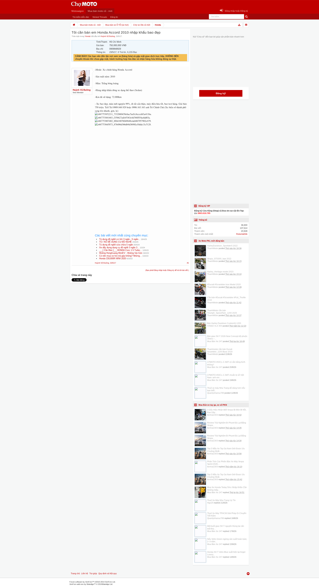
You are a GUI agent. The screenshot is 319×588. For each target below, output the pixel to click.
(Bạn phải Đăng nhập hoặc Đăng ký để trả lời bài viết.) (167, 270)
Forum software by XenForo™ (92, 582)
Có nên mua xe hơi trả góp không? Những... (120, 256)
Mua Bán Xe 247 (214, 341)
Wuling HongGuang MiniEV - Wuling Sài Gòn (120, 253)
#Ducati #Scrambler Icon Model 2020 (224, 284)
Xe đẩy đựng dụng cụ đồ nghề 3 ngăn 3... (119, 247)
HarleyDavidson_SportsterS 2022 (222, 246)
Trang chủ (75, 573)
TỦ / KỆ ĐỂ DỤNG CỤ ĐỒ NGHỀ (115, 242)
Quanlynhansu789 (215, 393)
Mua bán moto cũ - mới (100, 11)
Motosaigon (77, 11)
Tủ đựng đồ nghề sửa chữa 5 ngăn (116, 244)
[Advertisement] (142, 156)
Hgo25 (210, 503)
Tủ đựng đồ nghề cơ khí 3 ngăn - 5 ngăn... (119, 239)
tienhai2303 (212, 415)
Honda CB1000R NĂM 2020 (112, 258)
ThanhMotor (212, 248)
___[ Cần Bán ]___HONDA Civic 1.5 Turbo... (120, 250)
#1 (188, 263)
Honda (87, 36)
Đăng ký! (221, 93)
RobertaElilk (241, 234)
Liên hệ (84, 573)
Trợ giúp (93, 573)
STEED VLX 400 (214, 326)
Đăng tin (114, 17)
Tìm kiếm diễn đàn (80, 17)
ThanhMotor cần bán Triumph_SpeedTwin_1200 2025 (222, 311)
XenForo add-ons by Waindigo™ (82, 584)
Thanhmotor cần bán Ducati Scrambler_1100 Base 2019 (219, 350)
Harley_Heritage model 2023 (220, 272)
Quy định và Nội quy (107, 573)
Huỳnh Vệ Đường (108, 36)
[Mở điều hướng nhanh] (239, 25)
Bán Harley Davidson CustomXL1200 (224, 323)
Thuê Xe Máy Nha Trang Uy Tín (221, 500)
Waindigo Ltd (107, 584)
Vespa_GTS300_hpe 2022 (219, 259)
